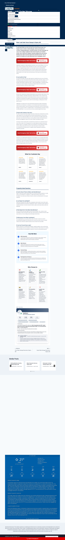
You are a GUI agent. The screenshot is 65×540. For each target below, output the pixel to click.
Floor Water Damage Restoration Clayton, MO (23, 350)
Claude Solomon (14, 366)
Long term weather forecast (14, 506)
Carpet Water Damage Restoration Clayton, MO (43, 350)
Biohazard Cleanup (11, 22)
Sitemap (9, 37)
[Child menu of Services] (13, 11)
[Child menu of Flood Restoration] (16, 16)
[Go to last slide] (10, 366)
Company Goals (10, 28)
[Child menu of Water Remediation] (16, 13)
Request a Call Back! (10, 5)
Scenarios (9, 23)
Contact (9, 27)
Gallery (9, 31)
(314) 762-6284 (9, 43)
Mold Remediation (11, 20)
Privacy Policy (10, 34)
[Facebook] (4, 0)
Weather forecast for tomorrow (14, 493)
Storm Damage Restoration (14, 17)
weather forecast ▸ (32, 518)
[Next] (54, 366)
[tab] (31, 371)
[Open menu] (6, 50)
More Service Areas (11, 40)
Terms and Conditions (11, 35)
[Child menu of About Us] (13, 25)
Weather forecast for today (13, 480)
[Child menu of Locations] (14, 39)
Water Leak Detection (13, 14)
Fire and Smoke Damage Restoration (14, 19)
